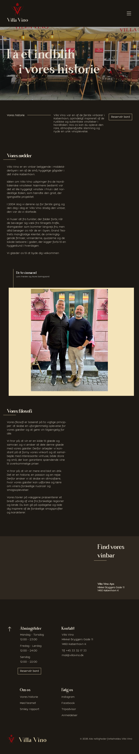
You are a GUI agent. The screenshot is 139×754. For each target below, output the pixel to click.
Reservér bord (120, 117)
